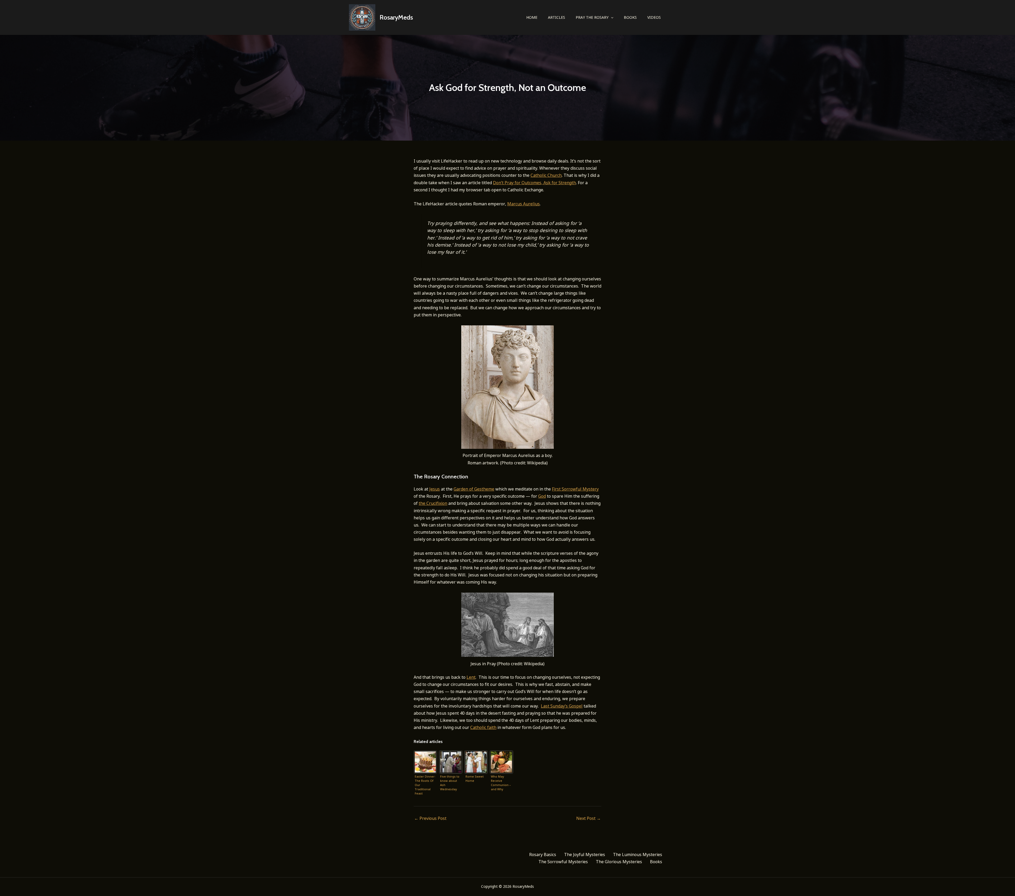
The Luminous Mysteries (637, 854)
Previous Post (430, 818)
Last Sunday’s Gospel (562, 706)
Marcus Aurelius (523, 204)
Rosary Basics (542, 854)
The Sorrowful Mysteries (563, 862)
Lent (471, 677)
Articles (556, 17)
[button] (610, 17)
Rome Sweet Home (474, 778)
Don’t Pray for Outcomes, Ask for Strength (534, 183)
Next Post (588, 818)
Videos (654, 17)
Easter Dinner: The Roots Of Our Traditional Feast (425, 784)
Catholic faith (483, 727)
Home (531, 17)
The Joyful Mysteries (584, 854)
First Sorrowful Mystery (575, 489)
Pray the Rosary (592, 17)
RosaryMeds (396, 17)
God (542, 496)
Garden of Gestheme (474, 489)
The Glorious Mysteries (619, 862)
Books (630, 17)
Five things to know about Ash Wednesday (449, 782)
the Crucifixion (433, 503)
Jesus (434, 489)
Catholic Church (546, 175)
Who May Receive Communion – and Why (501, 782)
